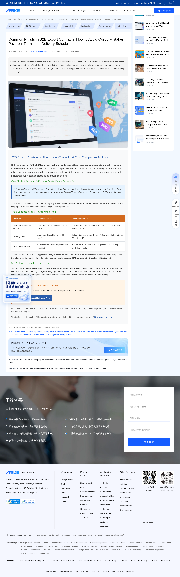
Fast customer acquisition (105, 26)
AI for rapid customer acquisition (105, 522)
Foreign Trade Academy (31, 543)
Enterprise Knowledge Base (32, 26)
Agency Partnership (133, 550)
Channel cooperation (98, 543)
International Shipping (32, 561)
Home (33, 10)
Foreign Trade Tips (85, 550)
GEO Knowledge (77, 10)
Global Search (165, 543)
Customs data (126, 510)
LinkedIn (64, 501)
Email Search (26, 546)
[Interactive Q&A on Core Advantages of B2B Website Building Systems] (139, 138)
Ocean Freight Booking (133, 561)
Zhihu (63, 493)
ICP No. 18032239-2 (126, 572)
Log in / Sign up (164, 10)
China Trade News (161, 561)
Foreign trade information (64, 550)
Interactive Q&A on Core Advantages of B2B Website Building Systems (158, 138)
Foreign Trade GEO (52, 10)
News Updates (102, 550)
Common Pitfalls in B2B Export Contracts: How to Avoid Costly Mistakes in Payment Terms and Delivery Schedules (70, 19)
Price (123, 543)
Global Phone (147, 546)
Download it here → (103, 317)
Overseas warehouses (62, 561)
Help (46, 543)
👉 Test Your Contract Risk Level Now (33, 298)
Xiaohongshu (66, 488)
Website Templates (79, 543)
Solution (96, 10)
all (14, 26)
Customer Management (124, 26)
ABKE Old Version (89, 546)
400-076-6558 (16, 3)
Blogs (15, 19)
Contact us (129, 10)
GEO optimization (50, 26)
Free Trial (168, 3)
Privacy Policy (52, 572)
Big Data (47, 550)
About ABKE (117, 550)
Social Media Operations (87, 26)
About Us (113, 10)
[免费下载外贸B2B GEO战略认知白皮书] (17, 289)
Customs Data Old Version (111, 546)
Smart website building (69, 26)
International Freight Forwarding (97, 561)
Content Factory (127, 488)
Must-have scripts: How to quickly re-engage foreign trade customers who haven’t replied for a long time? (77, 535)
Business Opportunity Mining (47, 546)
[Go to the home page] (13, 10)
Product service (135, 543)
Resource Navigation (59, 543)
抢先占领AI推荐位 (114, 350)
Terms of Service (65, 572)
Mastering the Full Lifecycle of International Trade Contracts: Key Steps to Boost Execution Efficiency (64, 368)
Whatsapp (160, 546)
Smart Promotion (87, 492)
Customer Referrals (70, 546)
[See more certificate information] (13, 501)
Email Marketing (131, 546)
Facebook (64, 497)
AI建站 (24, 553)
